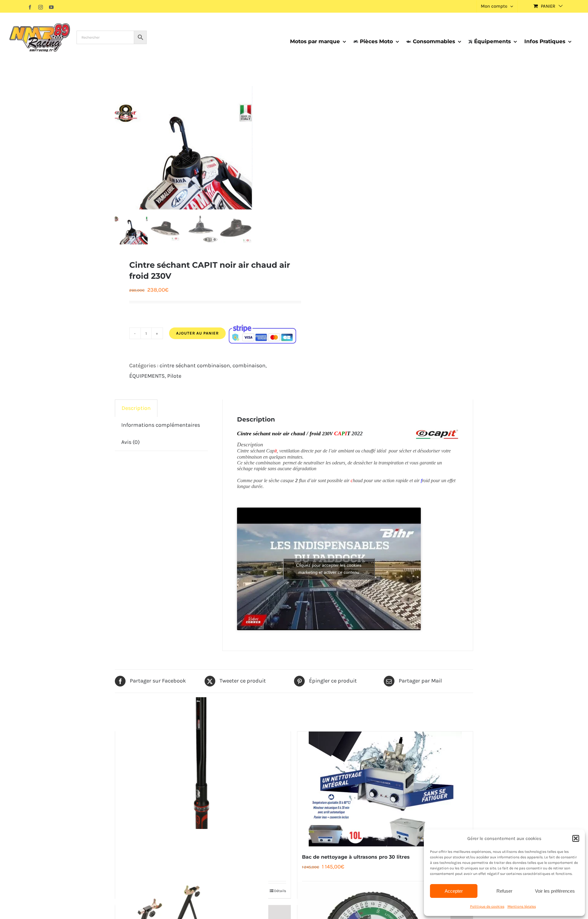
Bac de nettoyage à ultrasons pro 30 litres (356, 857)
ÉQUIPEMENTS (147, 376)
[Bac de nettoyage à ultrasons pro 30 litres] (385, 789)
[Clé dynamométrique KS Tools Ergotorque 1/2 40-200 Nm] (203, 763)
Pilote (174, 376)
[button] (576, 838)
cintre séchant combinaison (195, 365)
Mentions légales (521, 906)
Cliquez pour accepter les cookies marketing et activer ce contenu (328, 569)
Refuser (504, 891)
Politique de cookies (487, 906)
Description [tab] (136, 408)
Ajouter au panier (197, 333)
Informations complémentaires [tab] (160, 425)
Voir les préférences (555, 891)
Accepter (454, 891)
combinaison (249, 365)
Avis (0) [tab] (130, 442)
